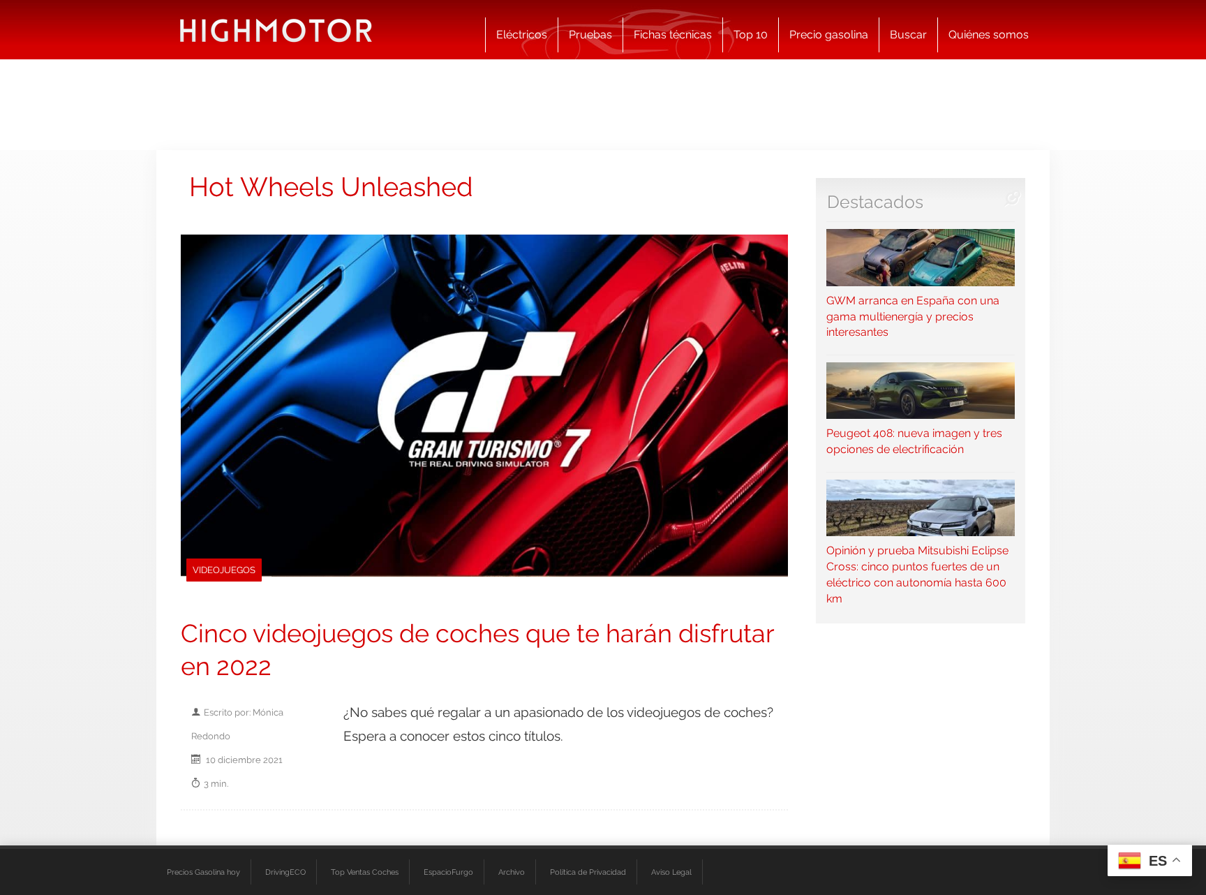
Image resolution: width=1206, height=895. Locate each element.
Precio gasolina (828, 34)
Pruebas (590, 34)
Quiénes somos (988, 34)
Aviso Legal (671, 872)
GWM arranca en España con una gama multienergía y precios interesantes (912, 316)
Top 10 (751, 34)
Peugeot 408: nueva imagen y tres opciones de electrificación (914, 441)
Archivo (511, 872)
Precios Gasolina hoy (203, 872)
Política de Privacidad (588, 872)
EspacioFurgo (448, 872)
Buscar (908, 34)
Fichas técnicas (673, 34)
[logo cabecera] (276, 29)
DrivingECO (285, 872)
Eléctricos (521, 34)
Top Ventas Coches (365, 872)
